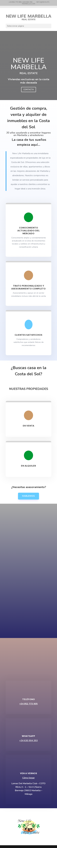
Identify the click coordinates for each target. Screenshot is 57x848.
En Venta (28, 425)
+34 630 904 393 (28, 740)
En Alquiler (28, 465)
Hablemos (28, 496)
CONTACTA (28, 89)
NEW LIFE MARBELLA (28, 64)
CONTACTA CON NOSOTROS (28, 669)
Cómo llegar (28, 777)
